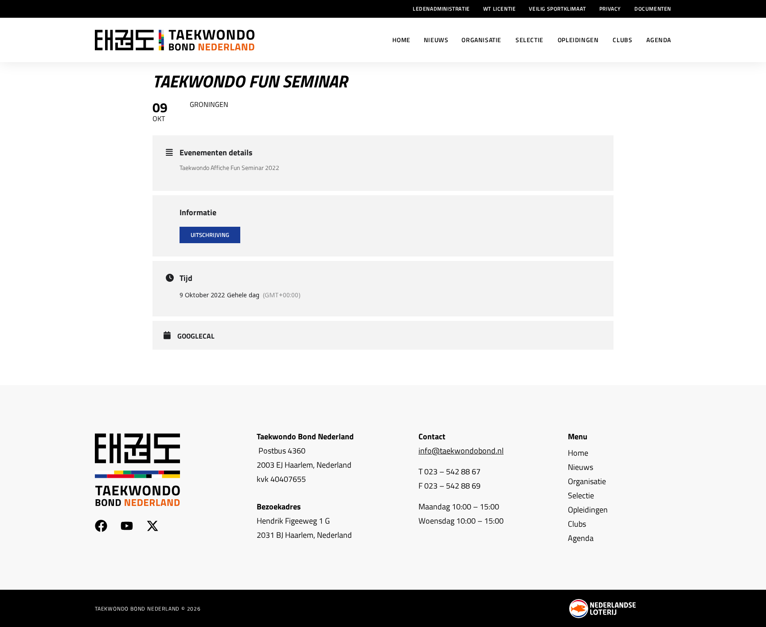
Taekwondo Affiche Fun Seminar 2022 (229, 167)
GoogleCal (196, 336)
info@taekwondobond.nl (461, 451)
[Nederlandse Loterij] (602, 608)
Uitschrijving (210, 234)
